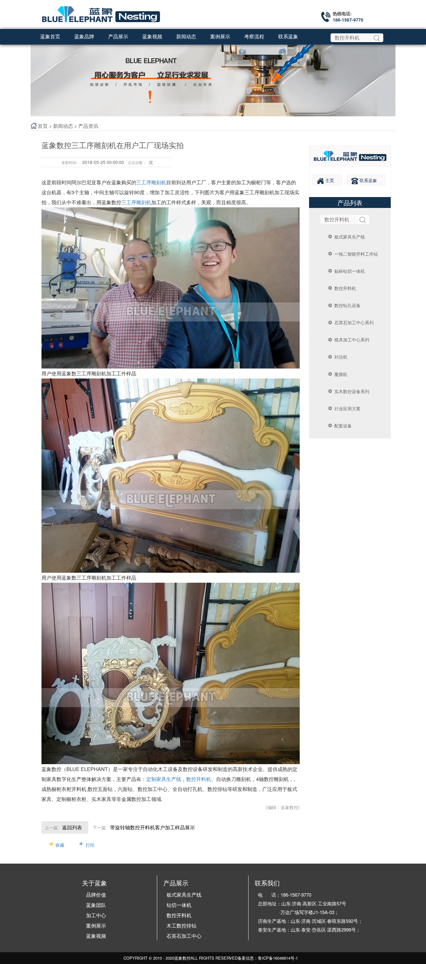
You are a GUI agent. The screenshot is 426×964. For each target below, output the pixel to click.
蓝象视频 (96, 935)
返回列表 (72, 827)
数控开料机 (345, 288)
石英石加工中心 (184, 935)
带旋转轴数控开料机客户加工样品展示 (152, 827)
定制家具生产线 (163, 779)
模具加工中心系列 (351, 339)
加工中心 (96, 915)
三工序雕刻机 (151, 182)
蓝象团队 (96, 905)
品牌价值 (96, 894)
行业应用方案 (347, 408)
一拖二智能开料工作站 (356, 254)
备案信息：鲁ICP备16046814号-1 (268, 958)
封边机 (340, 357)
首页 (43, 125)
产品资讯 (88, 125)
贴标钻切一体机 (349, 271)
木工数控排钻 (181, 925)
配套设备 (343, 425)
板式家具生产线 (349, 237)
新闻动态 (63, 125)
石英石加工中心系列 (354, 322)
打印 (90, 845)
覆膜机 (340, 374)
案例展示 (96, 925)
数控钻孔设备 (347, 305)
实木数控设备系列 (351, 391)
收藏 (60, 845)
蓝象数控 (182, 958)
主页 (329, 180)
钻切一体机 (179, 905)
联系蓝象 (367, 180)
